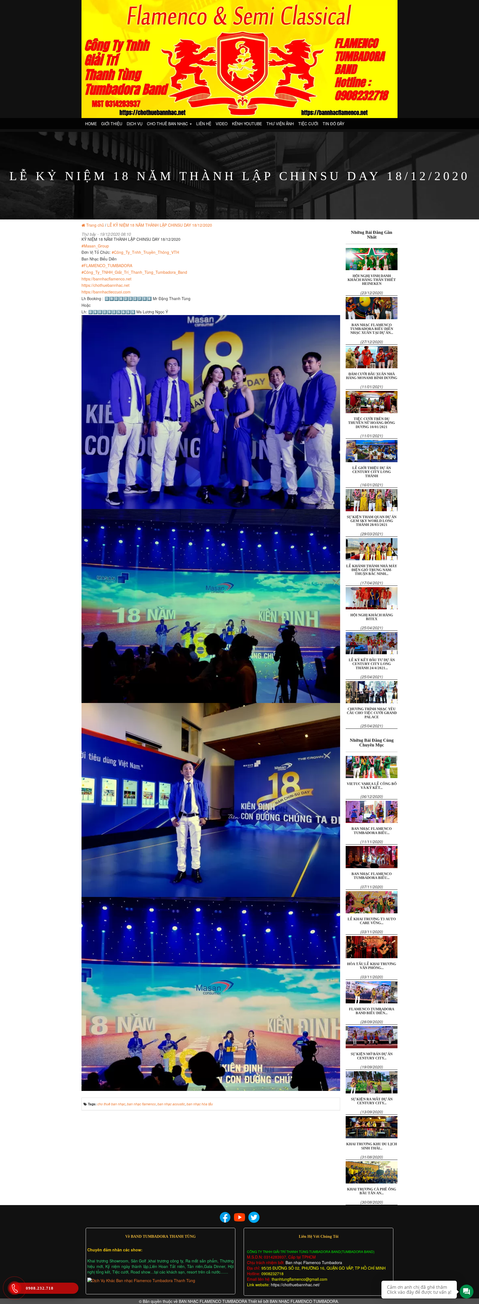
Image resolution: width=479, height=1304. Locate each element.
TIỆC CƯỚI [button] (308, 123)
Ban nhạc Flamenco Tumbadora (313, 1262)
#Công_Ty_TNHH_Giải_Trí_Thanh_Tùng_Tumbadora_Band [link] (134, 272)
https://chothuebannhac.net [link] (105, 285)
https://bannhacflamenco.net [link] (106, 279)
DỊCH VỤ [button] (134, 123)
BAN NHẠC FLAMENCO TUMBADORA (213, 1301)
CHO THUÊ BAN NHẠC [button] (168, 123)
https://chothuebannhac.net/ (295, 1284)
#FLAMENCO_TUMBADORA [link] (106, 265)
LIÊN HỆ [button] (203, 123)
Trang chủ (95, 225)
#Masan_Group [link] (95, 246)
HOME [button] (91, 123)
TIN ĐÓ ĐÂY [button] (333, 123)
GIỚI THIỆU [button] (111, 123)
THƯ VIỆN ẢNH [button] (280, 123)
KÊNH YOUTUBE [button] (247, 123)
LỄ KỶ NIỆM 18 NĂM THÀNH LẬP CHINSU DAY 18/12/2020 (159, 225)
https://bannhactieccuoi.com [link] (106, 292)
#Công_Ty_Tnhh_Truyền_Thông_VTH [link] (145, 252)
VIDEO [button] (222, 123)
